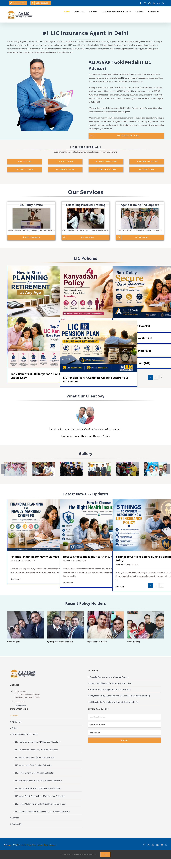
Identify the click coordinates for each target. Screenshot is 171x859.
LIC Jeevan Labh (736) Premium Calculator (33, 765)
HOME (15, 715)
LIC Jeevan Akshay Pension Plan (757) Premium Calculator (40, 804)
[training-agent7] (15, 463)
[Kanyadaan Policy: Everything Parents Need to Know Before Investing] (98, 292)
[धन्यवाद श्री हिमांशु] (145, 625)
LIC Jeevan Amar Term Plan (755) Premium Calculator (38, 788)
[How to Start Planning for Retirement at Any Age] (46, 292)
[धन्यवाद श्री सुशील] (25, 625)
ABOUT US (17, 722)
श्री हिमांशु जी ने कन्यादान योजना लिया (62, 625)
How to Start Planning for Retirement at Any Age (42, 292)
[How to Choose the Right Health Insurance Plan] (98, 525)
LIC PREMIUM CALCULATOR (25, 734)
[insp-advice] (31, 209)
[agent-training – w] (139, 209)
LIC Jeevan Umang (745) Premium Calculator (34, 773)
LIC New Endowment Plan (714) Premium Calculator (37, 742)
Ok (105, 854)
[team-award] (71, 463)
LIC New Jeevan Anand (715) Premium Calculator (36, 749)
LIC (122, 78)
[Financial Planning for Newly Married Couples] (46, 525)
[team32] (127, 463)
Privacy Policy (31, 845)
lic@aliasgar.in (20, 705)
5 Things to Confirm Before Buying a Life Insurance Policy (148, 525)
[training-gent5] (155, 463)
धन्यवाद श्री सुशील (22, 625)
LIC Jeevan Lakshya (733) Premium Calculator (35, 757)
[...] (75, 576)
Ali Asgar (16, 560)
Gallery (49, 292)
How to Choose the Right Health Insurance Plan (95, 525)
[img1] (99, 463)
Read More (15, 579)
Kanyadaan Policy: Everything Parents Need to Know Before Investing (95, 292)
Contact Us (17, 824)
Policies (15, 728)
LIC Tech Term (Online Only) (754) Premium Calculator (38, 780)
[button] (3, 469)
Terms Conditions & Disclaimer (47, 845)
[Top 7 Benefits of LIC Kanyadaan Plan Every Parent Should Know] (46, 342)
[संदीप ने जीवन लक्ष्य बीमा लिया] (105, 625)
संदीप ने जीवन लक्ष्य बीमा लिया (102, 625)
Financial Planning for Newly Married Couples (42, 525)
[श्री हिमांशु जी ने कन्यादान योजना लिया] (65, 625)
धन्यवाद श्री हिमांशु (142, 625)
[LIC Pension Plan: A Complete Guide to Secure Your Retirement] (98, 346)
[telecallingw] (85, 209)
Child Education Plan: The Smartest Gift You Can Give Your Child (147, 292)
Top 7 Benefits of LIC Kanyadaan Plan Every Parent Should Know (42, 342)
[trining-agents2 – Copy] (43, 463)
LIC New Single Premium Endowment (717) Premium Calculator (42, 811)
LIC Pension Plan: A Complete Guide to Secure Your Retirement (95, 346)
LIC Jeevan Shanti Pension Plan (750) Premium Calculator (40, 796)
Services (15, 817)
